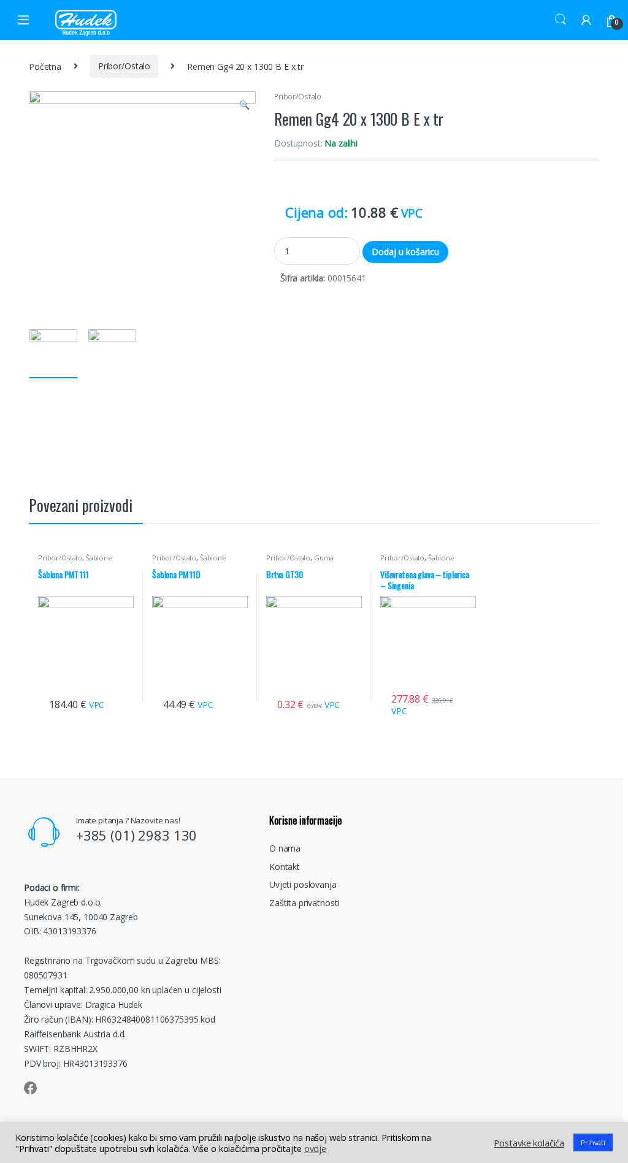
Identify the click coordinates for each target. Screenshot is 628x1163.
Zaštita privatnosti (304, 903)
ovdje (315, 1148)
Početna (45, 66)
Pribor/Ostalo (124, 66)
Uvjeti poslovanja (303, 884)
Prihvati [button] (593, 1142)
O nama (285, 848)
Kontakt (284, 866)
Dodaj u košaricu (405, 251)
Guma (324, 557)
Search (560, 19)
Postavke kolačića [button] (529, 1142)
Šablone (99, 557)
